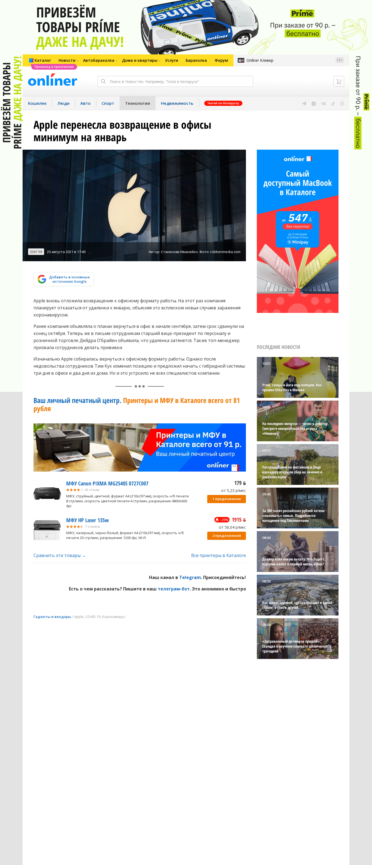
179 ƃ (240, 483)
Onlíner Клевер (259, 60)
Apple (79, 616)
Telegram (190, 577)
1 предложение (226, 498)
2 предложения (226, 535)
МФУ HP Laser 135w (87, 520)
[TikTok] (333, 103)
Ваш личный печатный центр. (136, 404)
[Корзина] (338, 81)
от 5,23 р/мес (233, 490)
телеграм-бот (174, 589)
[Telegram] (304, 103)
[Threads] (342, 103)
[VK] (323, 103)
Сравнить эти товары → (59, 555)
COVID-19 (92, 616)
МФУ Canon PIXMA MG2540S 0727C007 (107, 483)
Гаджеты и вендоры (52, 616)
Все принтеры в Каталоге (218, 555)
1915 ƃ (239, 519)
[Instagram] (313, 103)
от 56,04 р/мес (232, 527)
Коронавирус (113, 616)
